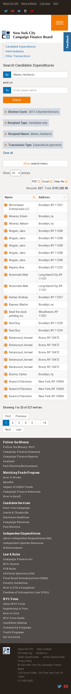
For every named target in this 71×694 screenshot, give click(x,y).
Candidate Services (16, 503)
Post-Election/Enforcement (20, 465)
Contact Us (41, 653)
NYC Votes (10, 599)
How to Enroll (12, 496)
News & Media (29, 3)
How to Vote (11, 613)
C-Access (45, 3)
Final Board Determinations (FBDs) (25, 578)
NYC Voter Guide (13, 618)
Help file (59, 181)
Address (44, 197)
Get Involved (11, 637)
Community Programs (17, 627)
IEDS (55, 3)
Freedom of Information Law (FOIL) (26, 592)
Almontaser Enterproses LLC (19, 207)
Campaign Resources (16, 522)
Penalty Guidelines (15, 582)
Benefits (8, 482)
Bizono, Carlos (18, 374)
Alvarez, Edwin (18, 216)
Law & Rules (11, 554)
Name (8, 197)
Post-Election (11, 526)
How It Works (12, 477)
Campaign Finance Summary (21, 451)
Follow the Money (16, 442)
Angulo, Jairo (17, 230)
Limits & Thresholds (15, 512)
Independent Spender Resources (23, 542)
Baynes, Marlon (18, 304)
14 (44, 422)
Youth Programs (13, 632)
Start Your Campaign (16, 507)
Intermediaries (14, 51)
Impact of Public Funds (18, 486)
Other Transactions (17, 56)
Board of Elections (20, 381)
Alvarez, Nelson (18, 223)
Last (18, 429)
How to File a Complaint (19, 587)
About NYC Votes (14, 603)
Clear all (8, 152)
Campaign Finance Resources (21, 491)
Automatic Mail (18, 274)
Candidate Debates (15, 622)
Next (8, 429)
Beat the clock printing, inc (18, 313)
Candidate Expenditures (20, 46)
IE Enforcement (12, 547)
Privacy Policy (25, 661)
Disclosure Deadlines (16, 517)
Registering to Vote (15, 608)
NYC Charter (11, 563)
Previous (21, 416)
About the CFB (10, 3)
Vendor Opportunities (54, 657)
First (8, 416)
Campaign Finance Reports (20, 456)
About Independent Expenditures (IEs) (27, 538)
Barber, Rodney (18, 297)
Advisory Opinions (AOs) (18, 573)
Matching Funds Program (21, 472)
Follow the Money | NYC (19, 447)
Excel (46, 181)
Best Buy (14, 323)
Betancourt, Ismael (21, 337)
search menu (35, 163)
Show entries (16, 173)
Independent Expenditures (21, 533)
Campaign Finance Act (18, 559)
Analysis (8, 461)
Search (16, 100)
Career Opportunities (28, 657)
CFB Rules (9, 568)
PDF (34, 181)
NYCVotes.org (25, 653)
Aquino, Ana (16, 267)
